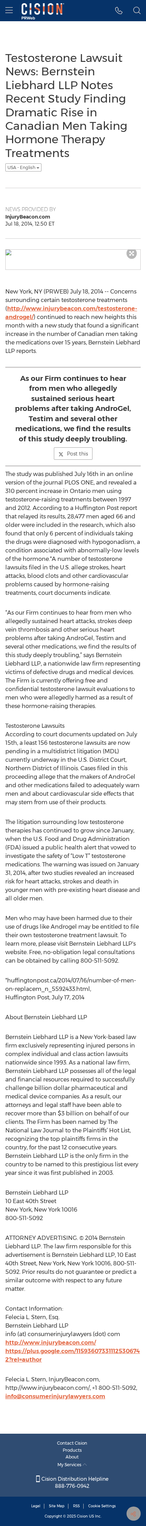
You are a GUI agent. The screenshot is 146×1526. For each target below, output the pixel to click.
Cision (82, 1516)
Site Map (56, 1506)
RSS (76, 1506)
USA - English (21, 167)
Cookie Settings (102, 1506)
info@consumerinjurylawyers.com (55, 1396)
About (72, 1457)
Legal (35, 1506)
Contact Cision (72, 1443)
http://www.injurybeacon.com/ (50, 1342)
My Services (70, 1464)
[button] (119, 10)
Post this (77, 454)
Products (72, 1450)
